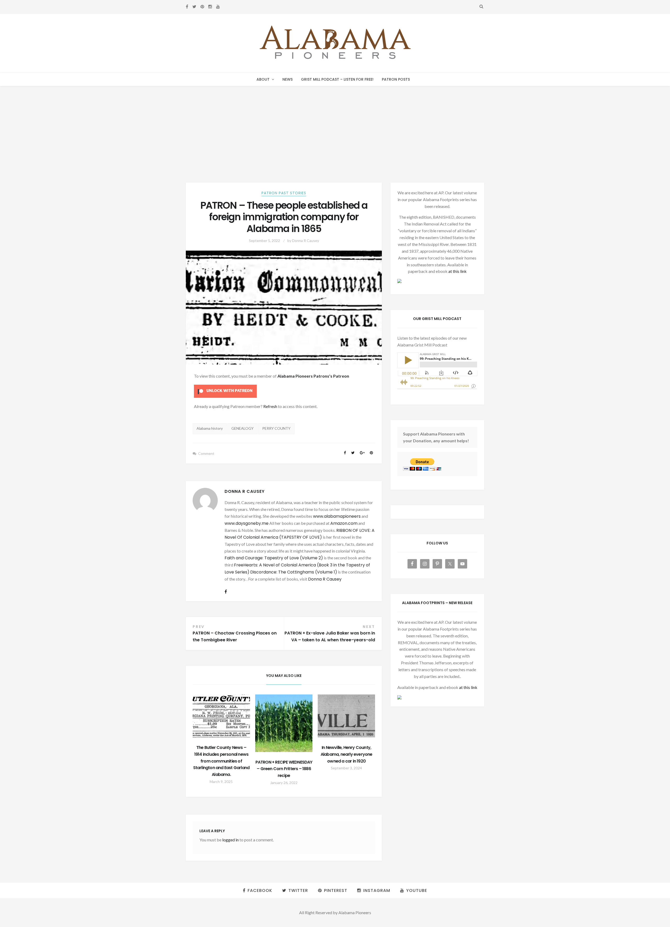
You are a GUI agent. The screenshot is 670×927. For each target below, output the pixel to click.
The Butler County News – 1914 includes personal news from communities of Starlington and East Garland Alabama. (221, 761)
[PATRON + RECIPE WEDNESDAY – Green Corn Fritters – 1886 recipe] (283, 723)
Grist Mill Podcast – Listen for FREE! (337, 79)
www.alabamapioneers (337, 516)
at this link (457, 271)
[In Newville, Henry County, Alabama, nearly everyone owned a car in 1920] (346, 715)
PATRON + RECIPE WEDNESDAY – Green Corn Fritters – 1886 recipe (283, 769)
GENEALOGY (242, 428)
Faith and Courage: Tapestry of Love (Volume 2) (274, 558)
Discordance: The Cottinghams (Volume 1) (293, 572)
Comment (206, 453)
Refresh (270, 406)
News (287, 79)
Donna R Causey (305, 240)
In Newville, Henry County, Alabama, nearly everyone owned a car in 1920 (346, 754)
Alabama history (210, 428)
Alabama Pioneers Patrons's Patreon (313, 375)
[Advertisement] (335, 125)
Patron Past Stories (283, 193)
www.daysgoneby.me (247, 523)
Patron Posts (396, 79)
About (263, 79)
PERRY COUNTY (276, 428)
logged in (230, 839)
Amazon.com (344, 523)
